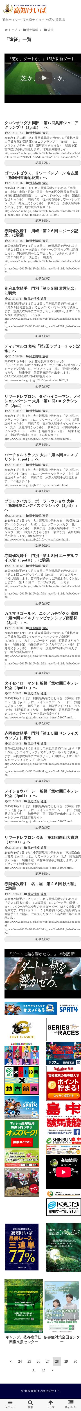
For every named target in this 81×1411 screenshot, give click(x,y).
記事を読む (43, 162)
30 (75, 1361)
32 (43, 1370)
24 (20, 1361)
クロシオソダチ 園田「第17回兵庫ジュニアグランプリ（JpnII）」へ (41, 125)
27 (48, 1361)
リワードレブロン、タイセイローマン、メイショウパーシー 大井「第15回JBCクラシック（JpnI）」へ (42, 401)
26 (38, 1361)
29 (66, 1361)
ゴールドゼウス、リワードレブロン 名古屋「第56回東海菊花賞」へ (41, 175)
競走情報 (35, 133)
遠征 (45, 133)
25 (29, 1361)
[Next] (52, 1370)
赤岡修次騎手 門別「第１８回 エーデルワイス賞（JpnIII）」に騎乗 (41, 558)
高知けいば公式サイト (45, 1391)
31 (34, 1370)
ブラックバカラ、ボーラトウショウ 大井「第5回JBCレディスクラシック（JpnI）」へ (41, 505)
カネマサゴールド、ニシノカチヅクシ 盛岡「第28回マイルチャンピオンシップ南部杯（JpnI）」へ (41, 618)
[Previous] (11, 1361)
